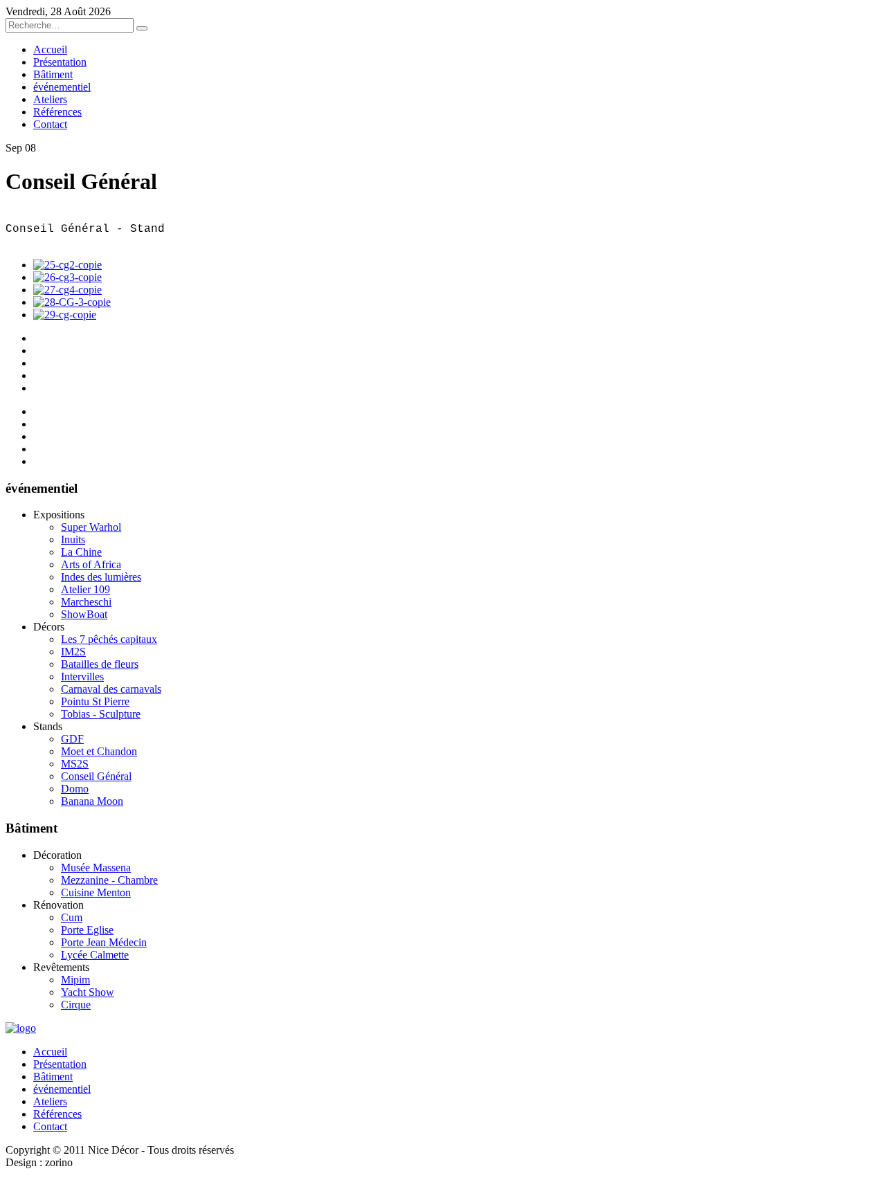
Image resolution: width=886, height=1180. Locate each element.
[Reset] (141, 28)
